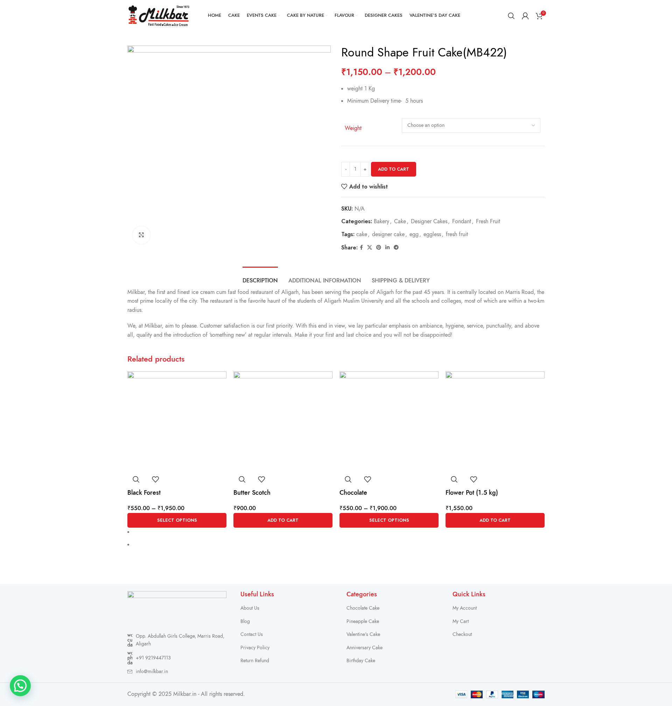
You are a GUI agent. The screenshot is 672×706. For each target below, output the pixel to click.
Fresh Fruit (488, 221)
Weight (353, 128)
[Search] (511, 16)
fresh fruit (457, 234)
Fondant (461, 221)
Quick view (136, 479)
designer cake (388, 234)
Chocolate (353, 492)
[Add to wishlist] (155, 479)
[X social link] (369, 248)
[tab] (260, 277)
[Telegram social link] (396, 248)
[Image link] (176, 608)
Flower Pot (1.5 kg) (472, 492)
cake (361, 234)
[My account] (525, 16)
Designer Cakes (429, 221)
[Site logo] (158, 15)
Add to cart (393, 169)
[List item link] (176, 658)
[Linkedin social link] (387, 248)
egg (414, 234)
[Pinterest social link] (378, 248)
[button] (282, 520)
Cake (400, 221)
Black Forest (144, 492)
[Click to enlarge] (141, 235)
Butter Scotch (252, 492)
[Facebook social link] (361, 248)
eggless (432, 234)
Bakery (381, 221)
